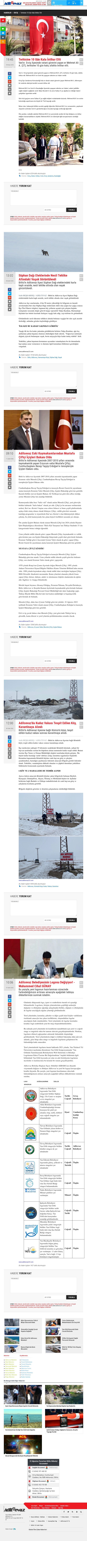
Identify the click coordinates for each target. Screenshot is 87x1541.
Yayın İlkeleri (46, 1508)
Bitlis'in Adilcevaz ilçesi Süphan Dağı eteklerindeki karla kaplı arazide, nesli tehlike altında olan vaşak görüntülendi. (47, 285)
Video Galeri (65, 1517)
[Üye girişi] (3, 37)
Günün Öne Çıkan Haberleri (38, 1530)
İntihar (38, 176)
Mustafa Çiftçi (48, 627)
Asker (33, 176)
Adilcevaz (34, 357)
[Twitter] (9, 77)
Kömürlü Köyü (38, 886)
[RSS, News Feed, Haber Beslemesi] (72, 1512)
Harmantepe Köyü (43, 357)
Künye (41, 1506)
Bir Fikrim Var (35, 1508)
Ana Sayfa (34, 1506)
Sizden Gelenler (25, 1377)
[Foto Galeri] (3, 33)
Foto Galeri (75, 1517)
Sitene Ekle (41, 1521)
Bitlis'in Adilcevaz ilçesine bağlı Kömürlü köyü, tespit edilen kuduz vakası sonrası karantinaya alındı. (46, 731)
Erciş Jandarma (48, 176)
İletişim (54, 1508)
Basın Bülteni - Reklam (38, 1517)
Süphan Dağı (53, 357)
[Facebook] (9, 73)
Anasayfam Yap (52, 1521)
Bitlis (29, 357)
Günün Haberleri (53, 1517)
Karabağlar (57, 176)
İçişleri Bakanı (57, 627)
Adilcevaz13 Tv (65, 1521)
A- (81, 63)
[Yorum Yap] (9, 93)
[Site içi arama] (3, 41)
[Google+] (9, 81)
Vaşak (60, 357)
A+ (81, 60)
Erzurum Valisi (38, 627)
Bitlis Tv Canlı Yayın (37, 1525)
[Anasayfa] (3, 20)
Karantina (55, 886)
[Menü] (3, 24)
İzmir (41, 176)
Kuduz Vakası (48, 886)
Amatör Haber (64, 1506)
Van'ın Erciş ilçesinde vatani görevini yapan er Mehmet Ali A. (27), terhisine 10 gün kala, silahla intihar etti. (49, 64)
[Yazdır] (9, 89)
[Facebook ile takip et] (64, 1512)
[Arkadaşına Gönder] (9, 85)
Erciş (29, 176)
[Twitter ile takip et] (68, 1512)
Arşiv (32, 1521)
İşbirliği (60, 1508)
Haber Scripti (9, 1529)
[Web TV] (3, 29)
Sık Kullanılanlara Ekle (51, 1506)
